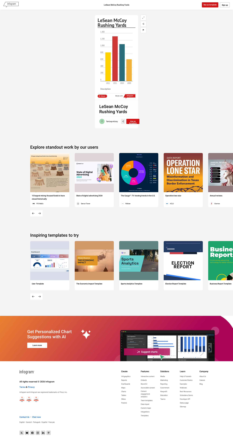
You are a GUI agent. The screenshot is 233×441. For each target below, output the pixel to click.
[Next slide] (39, 213)
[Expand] (143, 17)
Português (36, 422)
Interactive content (147, 376)
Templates (144, 416)
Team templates (147, 400)
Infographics (125, 376)
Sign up (225, 5)
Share (103, 96)
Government (164, 388)
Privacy (31, 387)
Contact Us (24, 417)
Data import (145, 404)
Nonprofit (163, 391)
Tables (123, 395)
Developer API (185, 399)
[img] (108, 66)
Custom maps (146, 408)
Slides (123, 399)
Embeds (144, 380)
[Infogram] (11, 5)
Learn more (37, 345)
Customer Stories (186, 380)
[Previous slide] (33, 213)
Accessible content (148, 388)
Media (162, 376)
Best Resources (185, 391)
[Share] (143, 23)
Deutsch (29, 422)
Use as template (210, 5)
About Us (202, 376)
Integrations (145, 412)
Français (51, 422)
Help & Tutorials (185, 376)
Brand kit (144, 384)
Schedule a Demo (186, 395)
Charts (123, 391)
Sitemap (183, 407)
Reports (124, 380)
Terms (22, 387)
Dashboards (125, 384)
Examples (183, 384)
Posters (124, 403)
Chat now (36, 417)
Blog (201, 384)
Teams (162, 399)
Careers (202, 380)
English (22, 422)
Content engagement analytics (145, 394)
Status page (184, 403)
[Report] (143, 30)
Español (44, 422)
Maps (123, 388)
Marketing (164, 380)
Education (163, 395)
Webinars (183, 388)
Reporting (163, 384)
